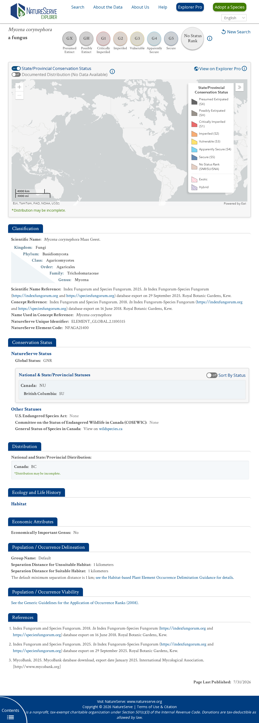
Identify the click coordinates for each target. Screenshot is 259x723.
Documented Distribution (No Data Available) (64, 74)
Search (77, 7)
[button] (19, 87)
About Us (140, 7)
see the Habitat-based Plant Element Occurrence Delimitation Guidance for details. (165, 577)
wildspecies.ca (110, 429)
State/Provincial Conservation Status (56, 68)
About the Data (107, 7)
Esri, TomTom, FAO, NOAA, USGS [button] (36, 203)
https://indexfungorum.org (35, 295)
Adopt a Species (230, 7)
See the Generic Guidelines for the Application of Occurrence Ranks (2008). (75, 603)
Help (162, 7)
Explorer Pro (190, 7)
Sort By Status (232, 375)
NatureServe (122, 706)
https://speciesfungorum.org (90, 295)
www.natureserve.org (144, 701)
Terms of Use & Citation (157, 706)
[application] (129, 142)
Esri (243, 203)
